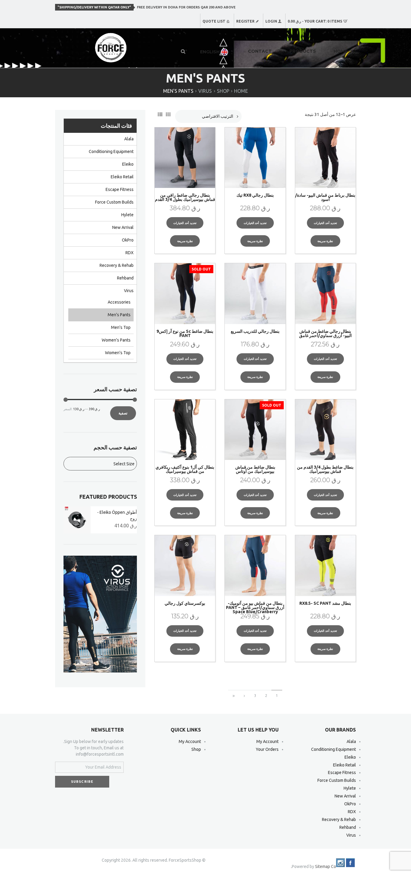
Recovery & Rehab (117, 265)
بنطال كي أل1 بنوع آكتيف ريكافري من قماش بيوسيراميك (185, 469)
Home (241, 91)
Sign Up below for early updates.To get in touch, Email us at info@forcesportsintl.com (93, 748)
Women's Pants (116, 340)
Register (245, 21)
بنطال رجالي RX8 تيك (255, 195)
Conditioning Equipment (111, 151)
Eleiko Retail (122, 176)
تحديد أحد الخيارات (325, 223)
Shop (223, 91)
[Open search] (183, 51)
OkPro (128, 240)
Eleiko (128, 164)
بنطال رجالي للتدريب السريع (255, 331)
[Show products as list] (161, 114)
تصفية (123, 413)
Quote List (213, 21)
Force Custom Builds (114, 202)
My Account (267, 741)
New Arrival (123, 227)
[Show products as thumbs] (169, 114)
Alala (129, 138)
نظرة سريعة (325, 241)
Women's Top (118, 352)
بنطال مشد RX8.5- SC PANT (325, 603)
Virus (205, 91)
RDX (129, 252)
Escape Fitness (120, 189)
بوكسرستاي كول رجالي (185, 603)
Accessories (119, 302)
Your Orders (267, 749)
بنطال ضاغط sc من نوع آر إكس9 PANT (184, 333)
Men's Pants (119, 314)
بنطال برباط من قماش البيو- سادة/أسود (325, 197)
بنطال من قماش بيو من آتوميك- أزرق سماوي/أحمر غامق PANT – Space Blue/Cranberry (255, 607)
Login (271, 21)
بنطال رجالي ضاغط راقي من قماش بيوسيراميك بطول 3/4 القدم (185, 197)
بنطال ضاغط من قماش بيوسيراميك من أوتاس (255, 469)
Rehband (125, 278)
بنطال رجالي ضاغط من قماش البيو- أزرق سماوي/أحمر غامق (325, 333)
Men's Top (121, 327)
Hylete (127, 214)
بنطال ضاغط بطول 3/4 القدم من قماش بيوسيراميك (325, 469)
